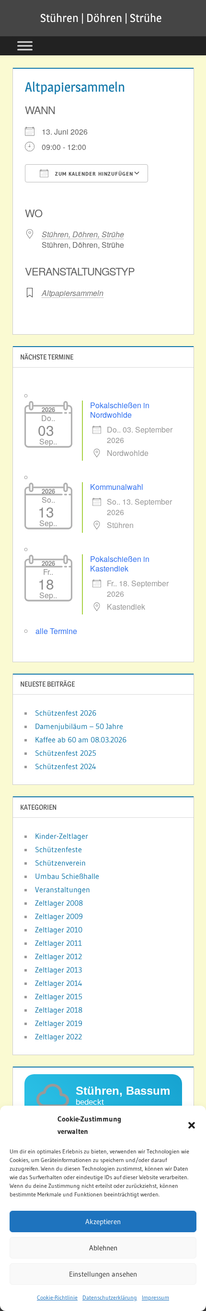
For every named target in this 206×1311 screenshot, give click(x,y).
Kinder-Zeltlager (61, 836)
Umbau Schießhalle (67, 876)
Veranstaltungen (62, 889)
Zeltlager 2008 (59, 903)
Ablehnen (103, 1247)
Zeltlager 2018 (58, 1010)
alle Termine (56, 630)
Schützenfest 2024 (65, 766)
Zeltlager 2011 (58, 943)
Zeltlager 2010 (58, 929)
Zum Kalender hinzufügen (93, 173)
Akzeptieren (103, 1221)
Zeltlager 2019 (58, 1023)
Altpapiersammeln (72, 292)
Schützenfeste (58, 849)
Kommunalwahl (116, 486)
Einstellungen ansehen (103, 1274)
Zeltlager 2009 (59, 916)
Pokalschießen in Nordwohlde (119, 410)
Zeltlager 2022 (58, 1036)
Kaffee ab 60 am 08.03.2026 (80, 739)
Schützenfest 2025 (65, 753)
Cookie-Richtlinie (57, 1297)
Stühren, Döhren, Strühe (83, 234)
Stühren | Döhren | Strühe (101, 18)
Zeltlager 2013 (58, 969)
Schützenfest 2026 (65, 713)
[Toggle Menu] (25, 45)
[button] (191, 1125)
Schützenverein (60, 862)
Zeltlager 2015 (58, 996)
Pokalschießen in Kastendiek (119, 563)
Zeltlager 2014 (58, 983)
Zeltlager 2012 (58, 956)
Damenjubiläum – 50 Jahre (79, 726)
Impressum (155, 1297)
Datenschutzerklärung (109, 1297)
